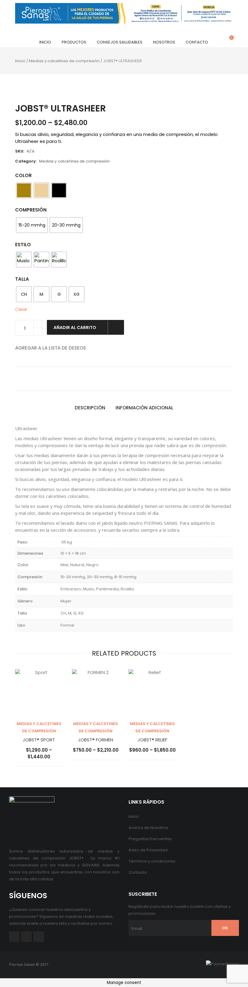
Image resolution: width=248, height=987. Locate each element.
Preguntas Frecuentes (150, 839)
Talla (22, 279)
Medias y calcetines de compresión (64, 61)
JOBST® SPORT (39, 740)
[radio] (23, 190)
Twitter (26, 936)
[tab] (90, 408)
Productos (74, 42)
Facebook (14, 936)
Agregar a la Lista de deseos (50, 348)
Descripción (90, 408)
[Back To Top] (230, 966)
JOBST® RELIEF (152, 740)
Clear (21, 309)
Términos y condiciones (152, 861)
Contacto (197, 42)
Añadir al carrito (75, 327)
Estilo (23, 244)
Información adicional (144, 408)
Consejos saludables (119, 42)
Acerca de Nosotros (148, 828)
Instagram (38, 936)
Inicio (45, 42)
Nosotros (164, 42)
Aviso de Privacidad (148, 850)
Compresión (31, 210)
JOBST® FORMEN (95, 740)
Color (23, 175)
